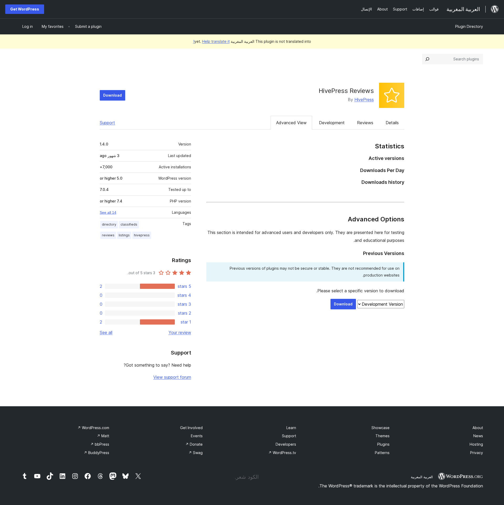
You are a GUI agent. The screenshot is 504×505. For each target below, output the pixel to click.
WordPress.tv (282, 452)
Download (112, 95)
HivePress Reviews (346, 91)
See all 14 (108, 212)
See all (106, 332)
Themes (382, 436)
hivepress (142, 235)
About (477, 427)
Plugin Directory (469, 26)
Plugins (383, 444)
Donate (194, 444)
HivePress (364, 99)
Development (332, 122)
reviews (108, 235)
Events (197, 436)
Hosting (476, 444)
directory (109, 224)
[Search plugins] (427, 59)
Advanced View (291, 122)
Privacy (476, 452)
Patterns (382, 452)
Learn (291, 427)
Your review (180, 332)
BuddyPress (96, 452)
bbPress (99, 444)
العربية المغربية (422, 477)
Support (107, 122)
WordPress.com (93, 427)
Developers (286, 444)
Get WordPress (24, 9)
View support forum (172, 377)
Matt (103, 436)
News (478, 436)
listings (124, 235)
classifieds (128, 224)
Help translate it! (211, 41)
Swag (195, 452)
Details (392, 122)
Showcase (380, 427)
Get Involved (191, 427)
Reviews (365, 122)
